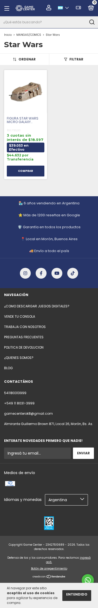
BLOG (8, 368)
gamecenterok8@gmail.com (28, 413)
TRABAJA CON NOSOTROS (25, 326)
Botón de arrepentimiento (49, 569)
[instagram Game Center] (25, 273)
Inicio (8, 35)
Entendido (76, 594)
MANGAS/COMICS (28, 35)
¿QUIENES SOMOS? (18, 357)
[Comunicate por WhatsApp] (88, 580)
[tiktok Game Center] (72, 273)
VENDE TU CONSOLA (19, 316)
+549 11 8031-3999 (19, 403)
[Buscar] (91, 22)
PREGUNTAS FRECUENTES (24, 337)
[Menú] (8, 8)
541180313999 (15, 393)
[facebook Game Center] (41, 273)
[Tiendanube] (49, 577)
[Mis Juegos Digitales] (78, 8)
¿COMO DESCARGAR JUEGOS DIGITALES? (36, 306)
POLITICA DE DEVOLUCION (24, 347)
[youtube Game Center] (56, 273)
